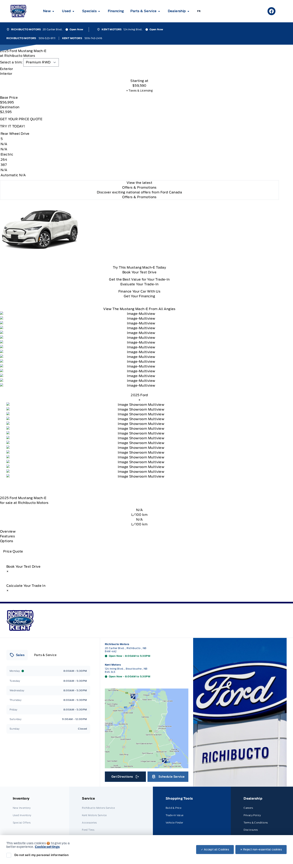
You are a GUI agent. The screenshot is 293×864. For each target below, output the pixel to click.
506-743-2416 (93, 38)
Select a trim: (11, 62)
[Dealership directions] (147, 728)
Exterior (6, 69)
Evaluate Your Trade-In (139, 284)
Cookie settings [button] (47, 847)
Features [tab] (7, 536)
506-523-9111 (47, 38)
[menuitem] (49, 11)
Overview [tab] (8, 531)
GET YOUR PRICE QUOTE (21, 119)
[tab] (139, 69)
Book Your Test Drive (139, 272)
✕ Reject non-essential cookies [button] (261, 849)
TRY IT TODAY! (12, 126)
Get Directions (125, 777)
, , (125, 650)
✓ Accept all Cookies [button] (215, 849)
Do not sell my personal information (41, 855)
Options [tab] (6, 541)
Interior (6, 74)
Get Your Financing (139, 296)
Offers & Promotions (139, 197)
